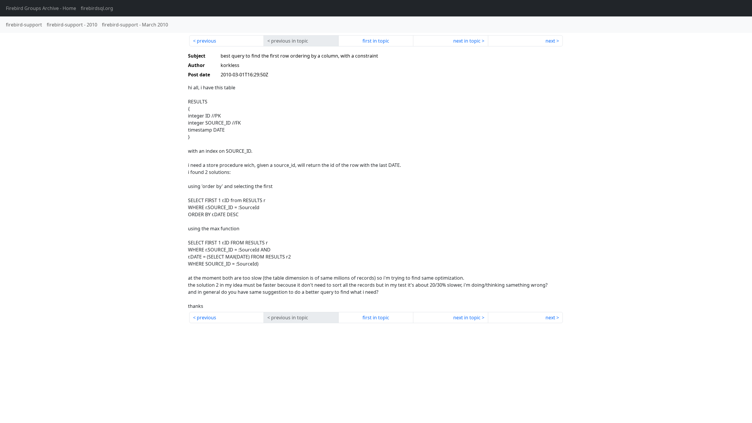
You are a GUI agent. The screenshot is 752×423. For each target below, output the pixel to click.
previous (206, 41)
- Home (41, 8)
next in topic (467, 41)
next (550, 41)
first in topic (375, 41)
